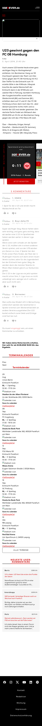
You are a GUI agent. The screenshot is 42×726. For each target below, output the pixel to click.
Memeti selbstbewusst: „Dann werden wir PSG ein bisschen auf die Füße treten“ (20, 619)
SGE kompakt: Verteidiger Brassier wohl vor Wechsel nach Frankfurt (20, 597)
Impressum (21, 709)
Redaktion (21, 696)
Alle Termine (21, 550)
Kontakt (21, 690)
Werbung (21, 702)
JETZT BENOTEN (21, 181)
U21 (3, 15)
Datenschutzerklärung (21, 715)
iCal (4, 405)
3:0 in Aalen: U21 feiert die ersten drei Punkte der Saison (21, 575)
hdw (4, 58)
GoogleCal (10, 405)
